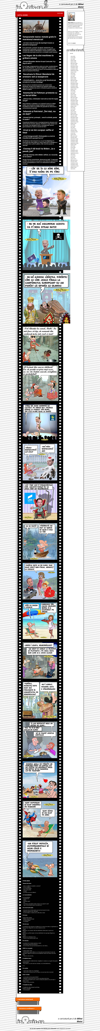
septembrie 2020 (74, 143)
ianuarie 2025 (74, 82)
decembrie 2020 (74, 139)
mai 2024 (73, 93)
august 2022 (73, 123)
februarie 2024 (74, 97)
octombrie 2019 (74, 151)
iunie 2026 (73, 57)
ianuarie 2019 (74, 161)
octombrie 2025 (74, 69)
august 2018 (73, 167)
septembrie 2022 (74, 121)
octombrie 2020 (74, 141)
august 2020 (73, 144)
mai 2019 (73, 157)
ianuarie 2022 (74, 130)
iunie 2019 (73, 156)
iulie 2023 (73, 107)
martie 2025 (73, 79)
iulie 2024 (73, 90)
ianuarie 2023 (74, 116)
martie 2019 (73, 158)
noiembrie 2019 (74, 150)
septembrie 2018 (74, 166)
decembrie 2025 (74, 66)
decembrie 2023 (74, 100)
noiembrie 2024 (74, 84)
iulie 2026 (73, 56)
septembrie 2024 (74, 87)
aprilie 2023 (73, 111)
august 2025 (73, 72)
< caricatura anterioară (25, 999)
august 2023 (73, 106)
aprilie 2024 (73, 94)
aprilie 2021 (73, 134)
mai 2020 (73, 149)
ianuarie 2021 (74, 137)
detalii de (72, 43)
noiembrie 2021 (74, 131)
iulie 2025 (73, 73)
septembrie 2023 (74, 104)
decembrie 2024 (74, 83)
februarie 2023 (74, 114)
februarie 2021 (74, 136)
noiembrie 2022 (74, 119)
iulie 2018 (73, 168)
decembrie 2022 (74, 117)
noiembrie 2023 (74, 101)
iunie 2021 (73, 133)
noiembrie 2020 (74, 140)
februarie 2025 (74, 80)
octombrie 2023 (74, 103)
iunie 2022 (73, 126)
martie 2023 (73, 113)
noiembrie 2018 (74, 163)
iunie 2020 (73, 147)
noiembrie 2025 (74, 67)
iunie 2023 (73, 109)
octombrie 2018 (74, 164)
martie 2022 (73, 129)
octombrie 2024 (74, 86)
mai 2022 (73, 127)
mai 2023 (73, 110)
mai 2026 (73, 59)
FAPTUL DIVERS (22, 15)
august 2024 (73, 89)
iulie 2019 (73, 154)
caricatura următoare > (27, 1008)
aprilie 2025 (73, 77)
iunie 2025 (73, 74)
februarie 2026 (74, 63)
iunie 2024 (73, 92)
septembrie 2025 (74, 70)
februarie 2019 (74, 160)
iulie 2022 (73, 124)
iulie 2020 (73, 146)
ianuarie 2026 (74, 64)
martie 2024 (73, 96)
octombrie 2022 (74, 120)
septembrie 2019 (74, 153)
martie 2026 (73, 62)
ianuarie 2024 (74, 99)
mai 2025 (73, 76)
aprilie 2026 (73, 60)
